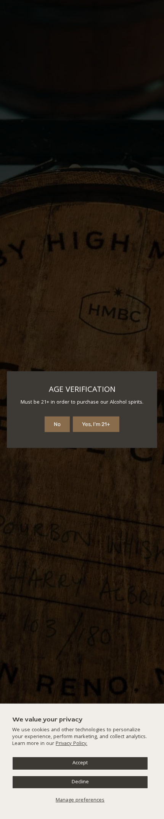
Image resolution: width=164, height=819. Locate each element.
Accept (80, 763)
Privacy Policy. (71, 744)
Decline (80, 782)
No (57, 424)
